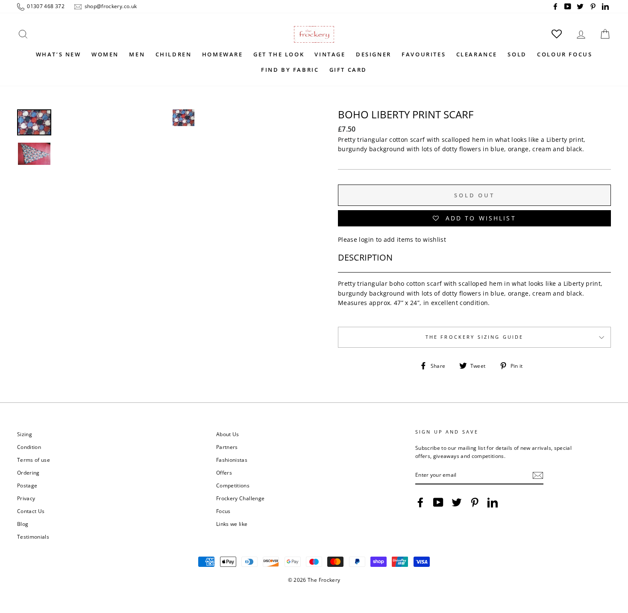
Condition (29, 446)
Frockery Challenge (240, 498)
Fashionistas (231, 459)
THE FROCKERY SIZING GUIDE (475, 337)
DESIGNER (373, 54)
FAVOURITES (424, 54)
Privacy (26, 498)
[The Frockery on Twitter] (457, 502)
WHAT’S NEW (58, 54)
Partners (227, 446)
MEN (137, 54)
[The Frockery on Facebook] (420, 502)
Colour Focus (564, 54)
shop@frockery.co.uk (110, 6)
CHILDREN (174, 54)
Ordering (28, 472)
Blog (22, 523)
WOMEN (105, 54)
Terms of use (33, 459)
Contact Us (31, 510)
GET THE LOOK (278, 54)
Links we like (232, 523)
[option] (183, 164)
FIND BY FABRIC (290, 69)
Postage (27, 485)
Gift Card (348, 69)
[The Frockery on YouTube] (438, 502)
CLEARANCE (476, 54)
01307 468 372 (45, 6)
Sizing (24, 434)
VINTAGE (329, 54)
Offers (224, 472)
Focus (223, 510)
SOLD (517, 54)
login (366, 239)
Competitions (232, 485)
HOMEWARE (222, 54)
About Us (227, 434)
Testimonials (33, 536)
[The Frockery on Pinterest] (475, 502)
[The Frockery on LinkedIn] (492, 502)
